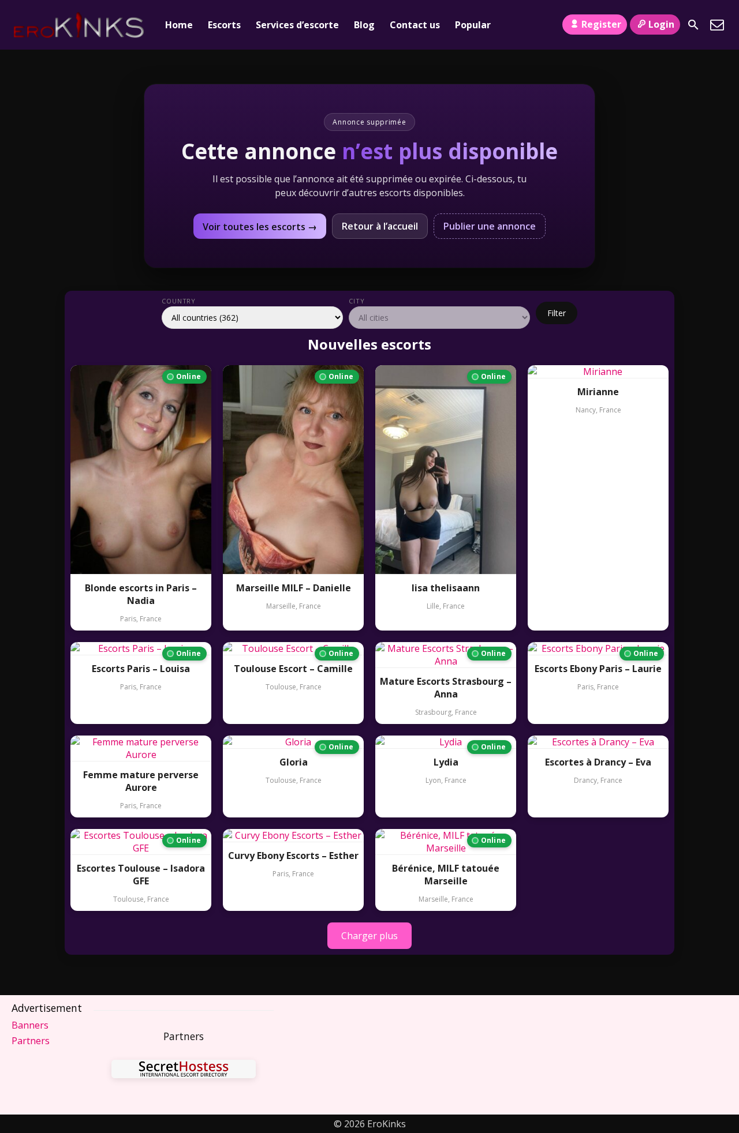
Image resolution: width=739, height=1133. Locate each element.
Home (179, 24)
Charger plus (369, 935)
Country (179, 301)
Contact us (415, 24)
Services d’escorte (297, 24)
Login (661, 24)
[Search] (693, 24)
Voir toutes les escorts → (260, 226)
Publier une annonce (489, 226)
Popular (473, 24)
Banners (30, 1025)
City (357, 301)
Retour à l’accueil (380, 226)
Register (601, 24)
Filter (556, 312)
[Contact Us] (717, 24)
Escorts (224, 24)
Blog (364, 24)
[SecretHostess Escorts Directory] (183, 1070)
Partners (31, 1040)
